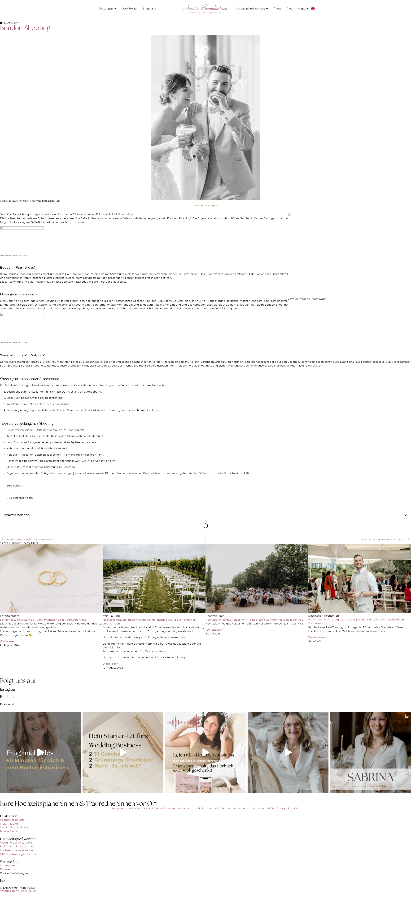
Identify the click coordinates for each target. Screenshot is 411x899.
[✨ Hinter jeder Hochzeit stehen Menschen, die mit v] (370, 752)
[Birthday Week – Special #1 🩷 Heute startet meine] (205, 752)
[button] (406, 515)
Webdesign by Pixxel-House (18, 890)
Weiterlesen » (8, 641)
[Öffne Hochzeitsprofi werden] (267, 8)
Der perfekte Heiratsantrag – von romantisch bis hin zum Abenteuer (43, 619)
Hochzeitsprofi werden (18, 839)
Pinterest (7, 704)
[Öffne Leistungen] (115, 8)
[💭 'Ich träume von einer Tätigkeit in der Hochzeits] (123, 752)
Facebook (8, 696)
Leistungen (8, 816)
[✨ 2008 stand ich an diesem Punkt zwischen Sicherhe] (40, 752)
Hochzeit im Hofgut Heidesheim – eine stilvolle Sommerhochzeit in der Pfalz (254, 619)
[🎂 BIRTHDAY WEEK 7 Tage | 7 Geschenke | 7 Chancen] (288, 752)
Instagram (8, 689)
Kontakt (6, 880)
